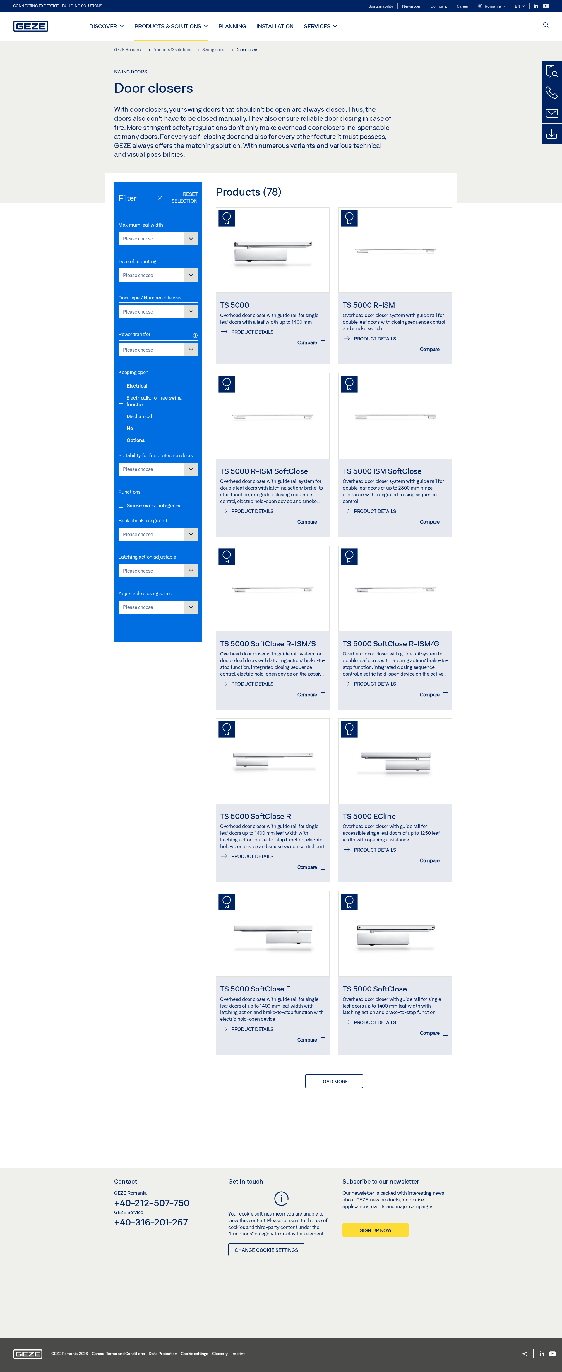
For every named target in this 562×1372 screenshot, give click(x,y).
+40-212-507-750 (151, 1202)
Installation (275, 26)
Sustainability (381, 6)
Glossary (219, 1353)
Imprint (238, 1353)
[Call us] (552, 92)
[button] (491, 6)
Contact (125, 1181)
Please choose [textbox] (138, 239)
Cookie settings (194, 1353)
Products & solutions (167, 26)
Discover (103, 26)
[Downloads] (552, 134)
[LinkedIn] (536, 6)
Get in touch (245, 1181)
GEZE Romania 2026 (69, 1353)
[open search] (546, 25)
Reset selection (185, 197)
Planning (232, 26)
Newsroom (412, 6)
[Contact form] (552, 113)
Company (439, 6)
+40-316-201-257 (151, 1222)
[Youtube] (546, 6)
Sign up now (375, 1230)
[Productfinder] (552, 71)
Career (462, 6)
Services (317, 26)
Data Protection (163, 1353)
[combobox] (158, 238)
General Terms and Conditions (118, 1353)
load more (334, 1081)
